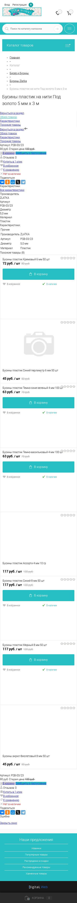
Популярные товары (36, 854)
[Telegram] (23, 182)
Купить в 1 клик (12, 161)
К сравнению (11, 169)
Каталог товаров (20, 45)
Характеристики (10, 137)
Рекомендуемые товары (36, 867)
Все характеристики (12, 190)
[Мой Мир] (12, 182)
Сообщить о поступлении (31, 153)
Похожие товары (10, 141)
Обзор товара (8, 133)
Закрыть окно (8, 822)
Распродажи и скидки (36, 861)
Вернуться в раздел (12, 129)
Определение (31, 4)
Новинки (36, 848)
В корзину (41, 274)
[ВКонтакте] (2, 182)
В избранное (11, 165)
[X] (18, 182)
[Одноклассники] (7, 182)
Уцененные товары (36, 873)
